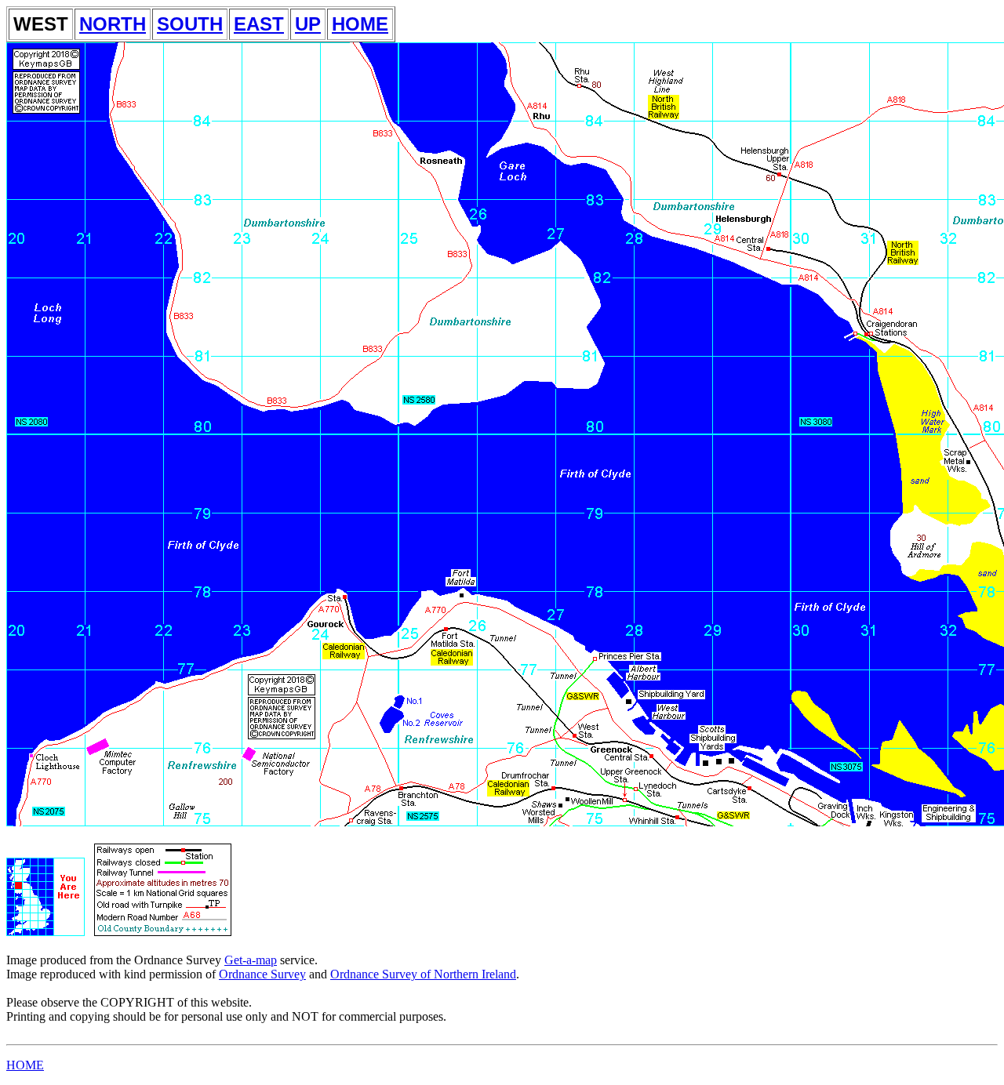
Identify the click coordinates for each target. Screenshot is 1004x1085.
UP (308, 23)
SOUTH (190, 23)
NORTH (112, 23)
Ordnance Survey (262, 974)
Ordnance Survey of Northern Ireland (423, 974)
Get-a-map (250, 960)
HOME (360, 23)
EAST (259, 23)
